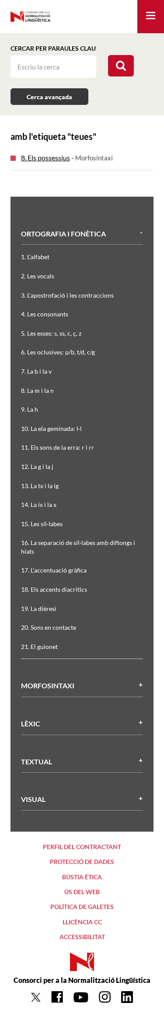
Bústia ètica (82, 877)
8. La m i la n (37, 390)
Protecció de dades (82, 861)
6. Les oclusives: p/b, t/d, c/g (58, 352)
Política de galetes (82, 906)
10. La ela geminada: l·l (51, 428)
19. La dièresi (38, 608)
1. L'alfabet (35, 256)
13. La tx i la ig (40, 485)
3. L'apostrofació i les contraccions (67, 295)
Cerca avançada (49, 97)
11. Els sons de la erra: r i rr (57, 447)
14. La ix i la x (38, 504)
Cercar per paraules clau (53, 48)
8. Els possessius (45, 157)
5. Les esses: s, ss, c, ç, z (51, 333)
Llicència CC (82, 922)
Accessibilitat (82, 936)
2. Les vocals (37, 276)
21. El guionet (39, 646)
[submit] (121, 65)
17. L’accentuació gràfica (54, 570)
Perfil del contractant (82, 846)
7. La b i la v (36, 371)
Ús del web (82, 891)
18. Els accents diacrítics (54, 589)
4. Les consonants (44, 314)
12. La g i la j (37, 466)
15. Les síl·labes (42, 523)
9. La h (29, 409)
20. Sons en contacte (48, 627)
